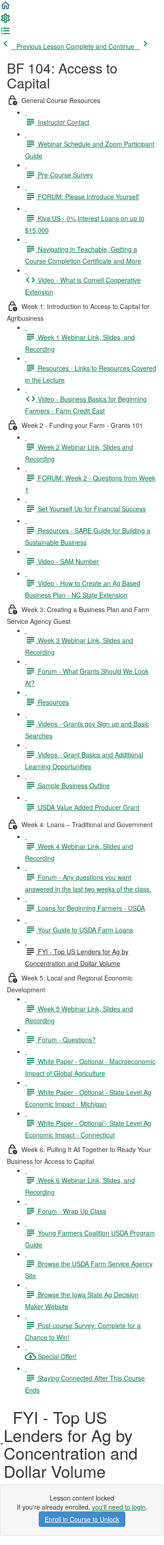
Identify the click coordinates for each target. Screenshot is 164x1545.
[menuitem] (5, 20)
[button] (5, 8)
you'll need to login (119, 1506)
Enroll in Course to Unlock (82, 1519)
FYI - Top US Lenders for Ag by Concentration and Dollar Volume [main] (71, 1444)
